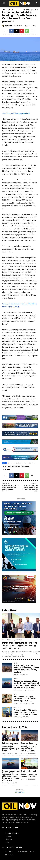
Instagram (23, 851)
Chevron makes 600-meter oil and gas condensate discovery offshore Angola (26, 712)
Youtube (11, 855)
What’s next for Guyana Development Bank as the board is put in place (25, 699)
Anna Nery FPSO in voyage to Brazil (16, 113)
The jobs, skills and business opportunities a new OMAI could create (29, 774)
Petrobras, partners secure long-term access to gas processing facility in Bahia (20, 645)
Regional (10, 9)
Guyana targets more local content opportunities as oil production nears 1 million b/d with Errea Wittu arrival (27, 684)
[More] (32, 31)
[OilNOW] (3, 26)
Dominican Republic (14, 466)
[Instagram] (18, 851)
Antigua (10, 463)
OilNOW (9, 25)
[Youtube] (6, 855)
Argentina (18, 463)
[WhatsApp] (27, 31)
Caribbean (31, 463)
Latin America (25, 466)
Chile (4, 466)
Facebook (11, 851)
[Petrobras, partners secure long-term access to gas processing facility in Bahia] (21, 625)
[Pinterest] (21, 31)
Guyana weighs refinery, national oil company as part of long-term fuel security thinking (26, 668)
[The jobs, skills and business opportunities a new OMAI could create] (29, 763)
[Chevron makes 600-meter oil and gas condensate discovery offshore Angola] (7, 712)
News (3, 9)
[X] (16, 31)
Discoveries (17, 708)
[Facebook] (11, 31)
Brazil (24, 463)
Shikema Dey (18, 690)
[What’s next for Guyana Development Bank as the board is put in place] (7, 698)
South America (7, 469)
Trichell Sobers (18, 703)
